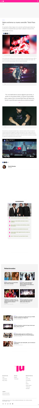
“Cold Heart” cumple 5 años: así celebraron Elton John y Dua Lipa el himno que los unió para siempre (11, 301)
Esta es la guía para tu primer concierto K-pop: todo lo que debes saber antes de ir (26, 300)
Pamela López (20, 327)
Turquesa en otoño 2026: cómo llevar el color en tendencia (19, 221)
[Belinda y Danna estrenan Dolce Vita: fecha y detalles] (11, 276)
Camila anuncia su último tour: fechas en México (19, 217)
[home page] (3, 1)
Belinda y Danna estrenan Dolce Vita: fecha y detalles (11, 283)
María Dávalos (11, 30)
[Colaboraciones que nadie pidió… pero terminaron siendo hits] (8, 343)
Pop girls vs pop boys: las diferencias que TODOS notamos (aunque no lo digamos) (24, 317)
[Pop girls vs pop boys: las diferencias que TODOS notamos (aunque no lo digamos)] (8, 318)
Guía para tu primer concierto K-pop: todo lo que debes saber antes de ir (24, 326)
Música (5, 281)
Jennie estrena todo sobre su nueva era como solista (20, 232)
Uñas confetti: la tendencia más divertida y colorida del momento (20, 225)
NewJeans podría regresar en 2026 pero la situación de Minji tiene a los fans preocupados (24, 334)
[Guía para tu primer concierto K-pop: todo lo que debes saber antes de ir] (8, 326)
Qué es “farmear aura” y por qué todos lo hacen (19, 236)
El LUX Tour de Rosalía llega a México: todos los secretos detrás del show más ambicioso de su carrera (27, 284)
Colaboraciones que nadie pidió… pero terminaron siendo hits (24, 343)
